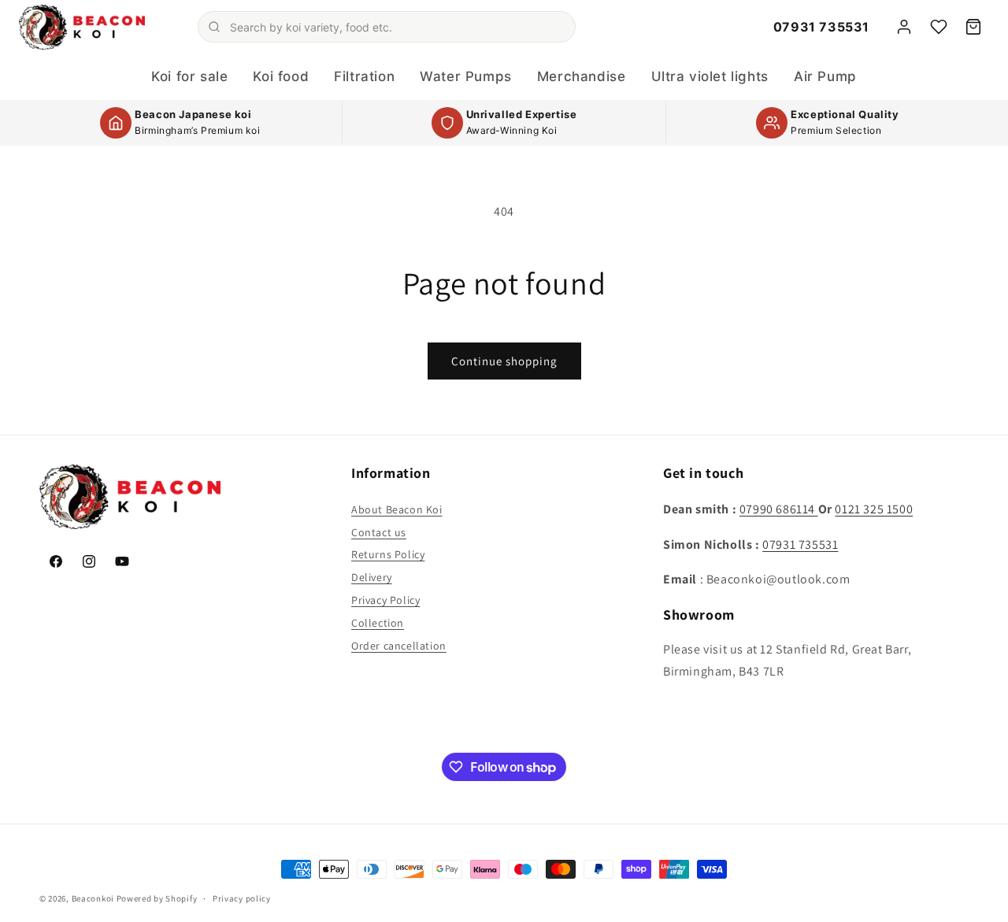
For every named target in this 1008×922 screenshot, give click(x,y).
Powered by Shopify (157, 898)
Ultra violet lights (710, 76)
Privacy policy (242, 898)
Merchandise (581, 76)
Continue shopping (504, 361)
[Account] (904, 27)
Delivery (371, 577)
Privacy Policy (385, 600)
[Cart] (973, 27)
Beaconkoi (93, 898)
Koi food (281, 76)
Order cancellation (399, 646)
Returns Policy (387, 554)
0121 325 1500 (874, 509)
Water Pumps (466, 76)
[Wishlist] (938, 27)
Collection (377, 623)
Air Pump (825, 76)
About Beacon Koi (397, 509)
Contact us (378, 532)
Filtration (364, 76)
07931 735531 (821, 27)
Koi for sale (189, 76)
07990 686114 (778, 509)
